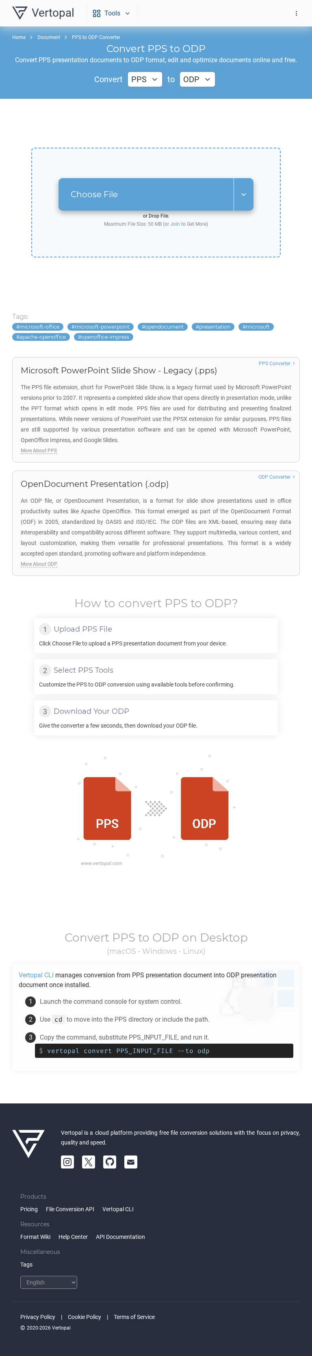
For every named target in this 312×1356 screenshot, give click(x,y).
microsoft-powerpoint (102, 327)
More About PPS (39, 450)
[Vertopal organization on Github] (109, 1162)
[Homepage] (28, 1148)
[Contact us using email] (130, 1162)
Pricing (29, 1209)
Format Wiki (35, 1237)
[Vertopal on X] (88, 1162)
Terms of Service (134, 1317)
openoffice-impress (105, 337)
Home (19, 37)
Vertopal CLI (118, 1209)
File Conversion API (70, 1209)
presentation (214, 327)
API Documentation (120, 1237)
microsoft (258, 327)
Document (48, 37)
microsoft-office (39, 327)
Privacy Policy (37, 1317)
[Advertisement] (156, 123)
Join (175, 224)
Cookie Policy (84, 1317)
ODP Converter (274, 477)
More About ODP (39, 564)
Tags (26, 1264)
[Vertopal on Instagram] (67, 1162)
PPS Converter (274, 363)
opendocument (164, 327)
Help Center (73, 1237)
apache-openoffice (43, 337)
